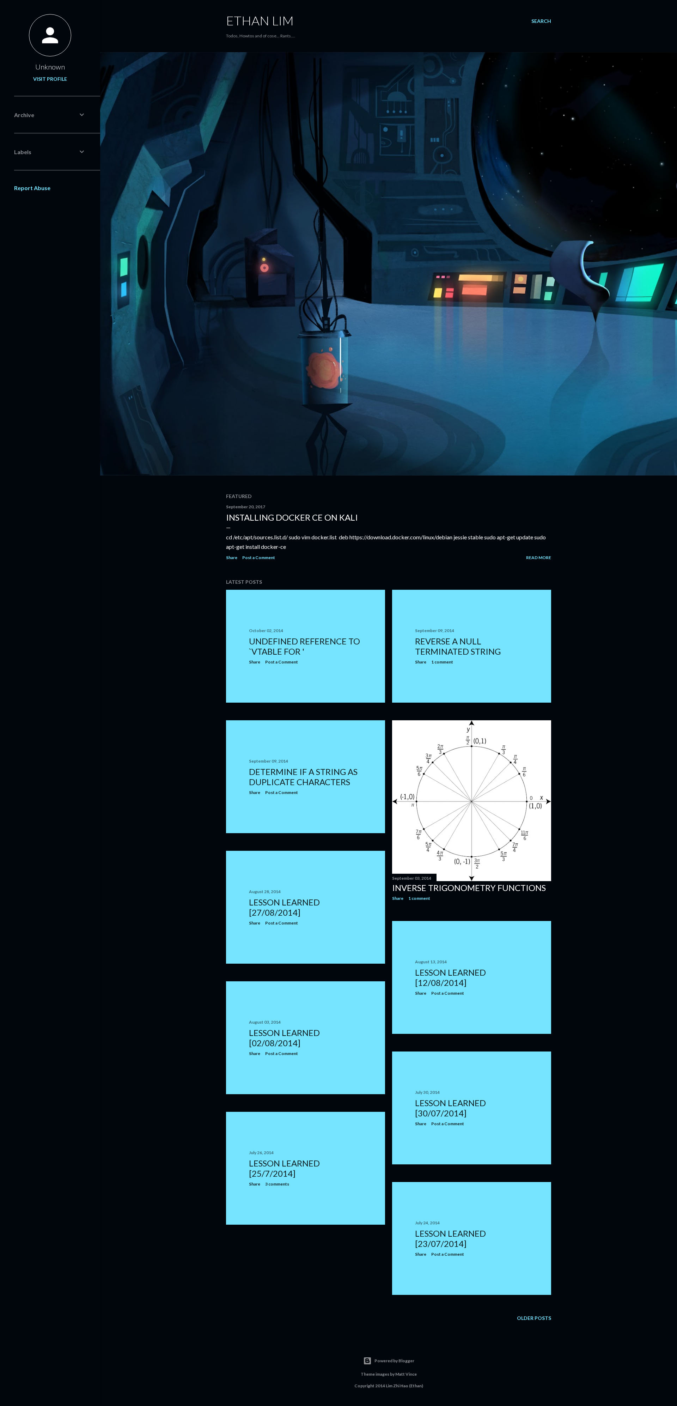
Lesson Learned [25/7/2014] (284, 1168)
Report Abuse (32, 187)
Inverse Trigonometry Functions (469, 888)
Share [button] (231, 557)
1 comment (442, 662)
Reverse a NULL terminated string (458, 646)
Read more (538, 557)
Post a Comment (258, 557)
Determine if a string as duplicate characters (303, 776)
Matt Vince (406, 1374)
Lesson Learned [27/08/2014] (284, 907)
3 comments (277, 1184)
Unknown (50, 66)
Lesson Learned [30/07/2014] (450, 1108)
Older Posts (534, 1318)
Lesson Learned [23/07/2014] (450, 1238)
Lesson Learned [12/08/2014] (450, 977)
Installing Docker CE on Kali (292, 517)
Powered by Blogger (394, 1360)
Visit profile (50, 79)
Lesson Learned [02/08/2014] (284, 1038)
